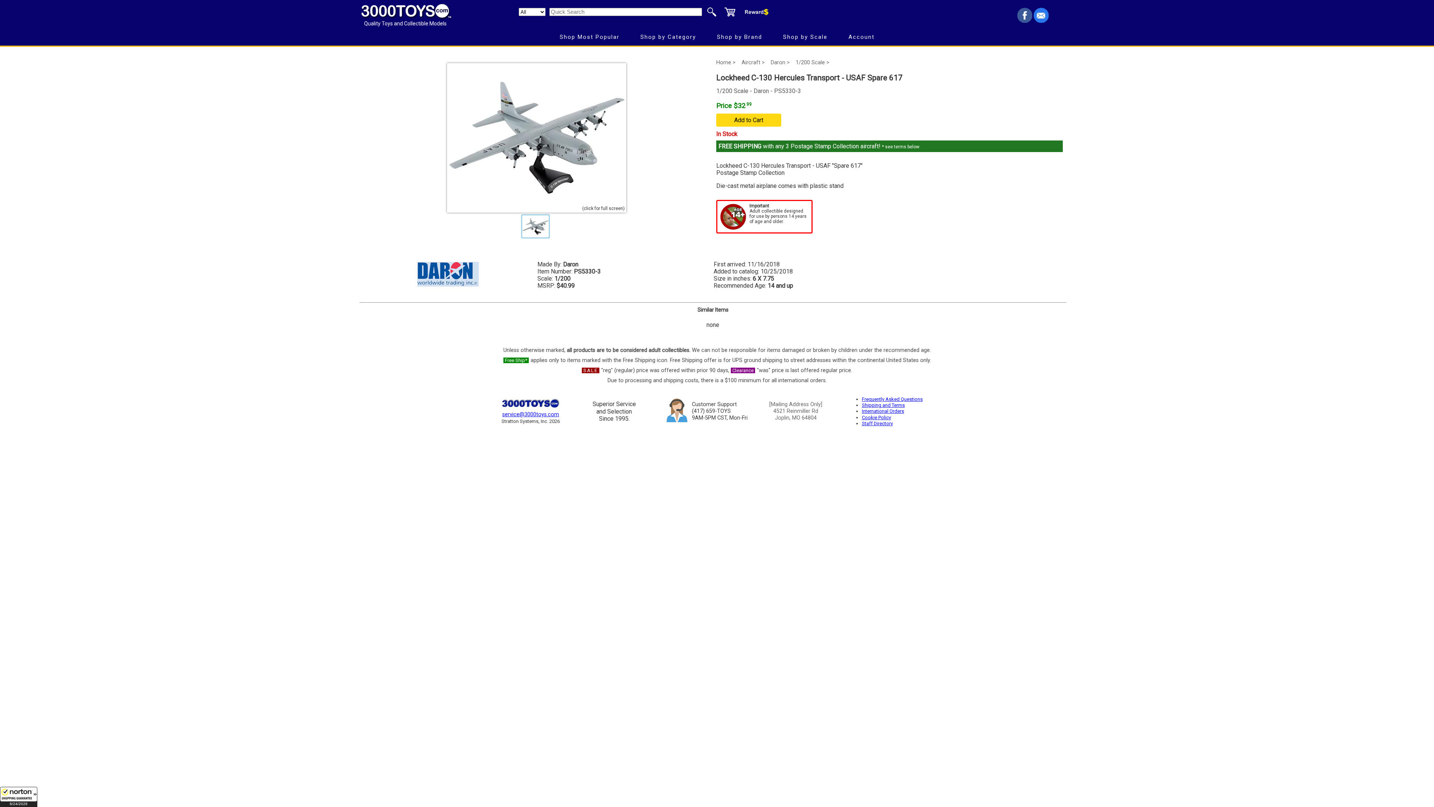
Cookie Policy (876, 417)
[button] (18, 797)
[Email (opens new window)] (1041, 20)
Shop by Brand (739, 37)
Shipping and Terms (883, 405)
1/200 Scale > (812, 62)
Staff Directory (877, 423)
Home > (726, 62)
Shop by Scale (805, 37)
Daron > (780, 62)
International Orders (883, 411)
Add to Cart (748, 120)
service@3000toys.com (530, 414)
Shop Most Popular (590, 37)
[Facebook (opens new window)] (1024, 20)
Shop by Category (668, 37)
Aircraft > (753, 62)
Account (861, 37)
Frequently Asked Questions (892, 399)
